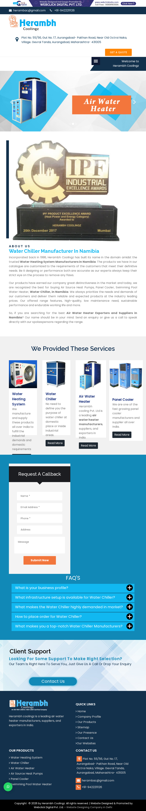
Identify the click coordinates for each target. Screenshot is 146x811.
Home (81, 711)
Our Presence (87, 733)
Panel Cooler (20, 779)
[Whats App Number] (8, 786)
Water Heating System (26, 757)
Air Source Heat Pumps (27, 774)
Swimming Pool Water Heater (31, 784)
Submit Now (40, 560)
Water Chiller (20, 763)
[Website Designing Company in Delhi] (73, 3)
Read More (55, 443)
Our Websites (86, 743)
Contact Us (53, 681)
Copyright (20, 803)
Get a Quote (118, 52)
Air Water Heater (23, 768)
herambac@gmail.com (29, 10)
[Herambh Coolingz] (32, 23)
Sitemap (83, 727)
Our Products (86, 722)
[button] (11, 101)
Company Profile (89, 717)
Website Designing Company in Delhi (89, 807)
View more (16, 362)
